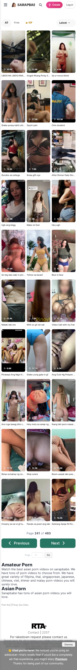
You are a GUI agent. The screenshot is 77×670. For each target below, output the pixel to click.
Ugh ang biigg (8, 225)
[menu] (5, 5)
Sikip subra (32, 474)
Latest (63, 22)
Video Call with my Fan (63, 324)
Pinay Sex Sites (20, 604)
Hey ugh (56, 225)
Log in (69, 4)
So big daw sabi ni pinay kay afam (18, 275)
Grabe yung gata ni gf (37, 374)
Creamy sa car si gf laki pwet (15, 524)
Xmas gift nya (33, 175)
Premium (61, 659)
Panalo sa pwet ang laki (38, 524)
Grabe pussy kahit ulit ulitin (15, 125)
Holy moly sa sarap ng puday (41, 424)
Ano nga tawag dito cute (13, 424)
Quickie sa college (10, 175)
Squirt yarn (32, 125)
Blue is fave (57, 275)
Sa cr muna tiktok (60, 75)
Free (16, 22)
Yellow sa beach (35, 275)
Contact (33, 632)
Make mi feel (33, 225)
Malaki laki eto (8, 324)
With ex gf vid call (35, 324)
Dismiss (68, 644)
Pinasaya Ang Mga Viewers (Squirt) (19, 374)
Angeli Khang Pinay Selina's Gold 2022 (46, 75)
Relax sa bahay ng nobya (13, 474)
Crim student (58, 125)
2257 (45, 632)
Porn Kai (5, 604)
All (6, 22)
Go (48, 555)
